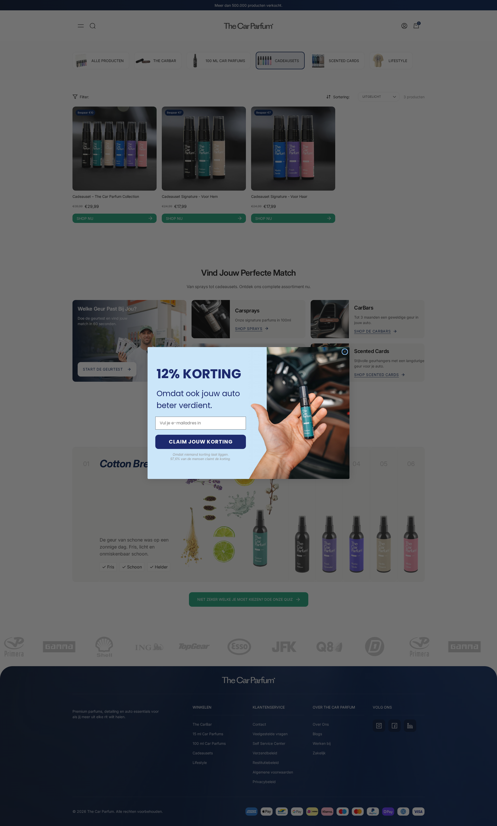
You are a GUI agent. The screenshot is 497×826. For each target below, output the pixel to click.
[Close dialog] (344, 351)
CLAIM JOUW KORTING (201, 441)
